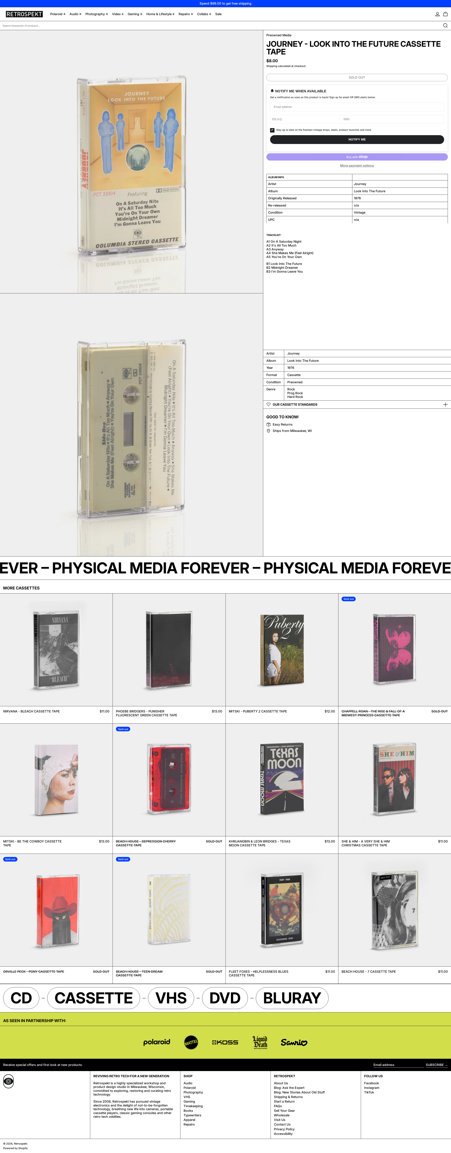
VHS (187, 1097)
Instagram (371, 1088)
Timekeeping (193, 1106)
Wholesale (281, 1115)
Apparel (189, 1120)
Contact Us (282, 1124)
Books (188, 1110)
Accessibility (283, 1134)
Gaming (189, 1101)
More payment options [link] (357, 165)
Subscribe (435, 1065)
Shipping (271, 65)
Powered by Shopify (15, 1148)
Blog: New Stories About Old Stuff (299, 1092)
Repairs (189, 1124)
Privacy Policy (284, 1129)
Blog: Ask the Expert (289, 1088)
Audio (188, 1083)
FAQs (278, 1106)
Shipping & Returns (288, 1097)
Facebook (371, 1083)
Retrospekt (20, 1143)
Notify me (357, 139)
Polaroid (190, 1088)
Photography (193, 1092)
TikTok (369, 1092)
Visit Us (279, 1120)
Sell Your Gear (284, 1110)
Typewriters (192, 1115)
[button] (445, 14)
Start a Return (284, 1101)
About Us (281, 1083)
